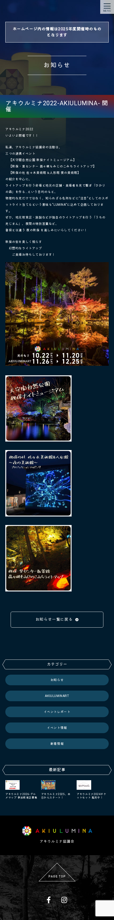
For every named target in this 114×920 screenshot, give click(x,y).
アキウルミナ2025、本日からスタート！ (56, 795)
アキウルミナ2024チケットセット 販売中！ (91, 795)
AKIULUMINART (57, 696)
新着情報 (57, 744)
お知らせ (57, 680)
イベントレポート (57, 712)
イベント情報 (57, 728)
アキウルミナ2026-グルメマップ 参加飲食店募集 (21, 795)
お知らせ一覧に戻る (54, 619)
